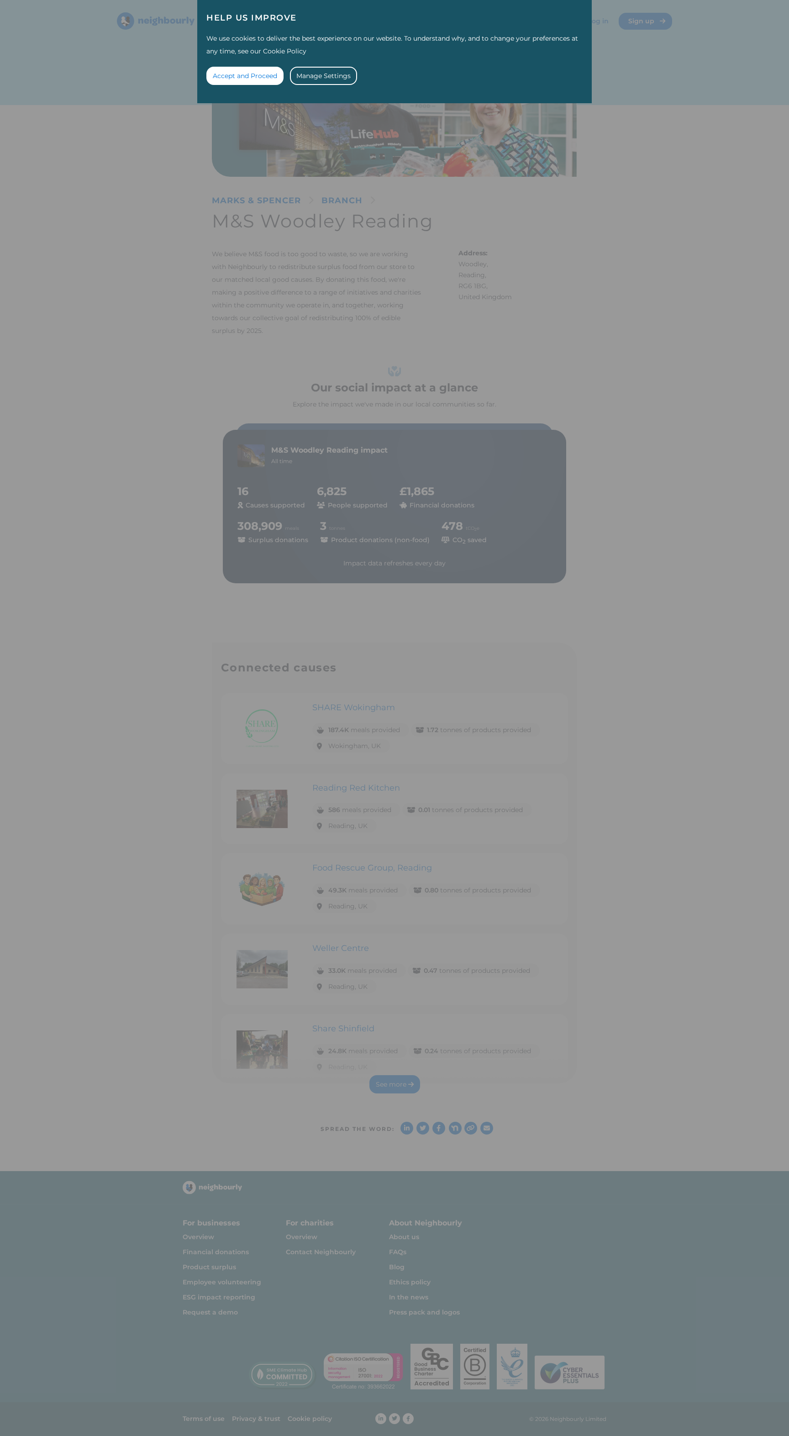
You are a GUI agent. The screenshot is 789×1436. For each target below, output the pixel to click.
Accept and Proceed (245, 76)
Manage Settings (323, 76)
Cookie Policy (284, 51)
